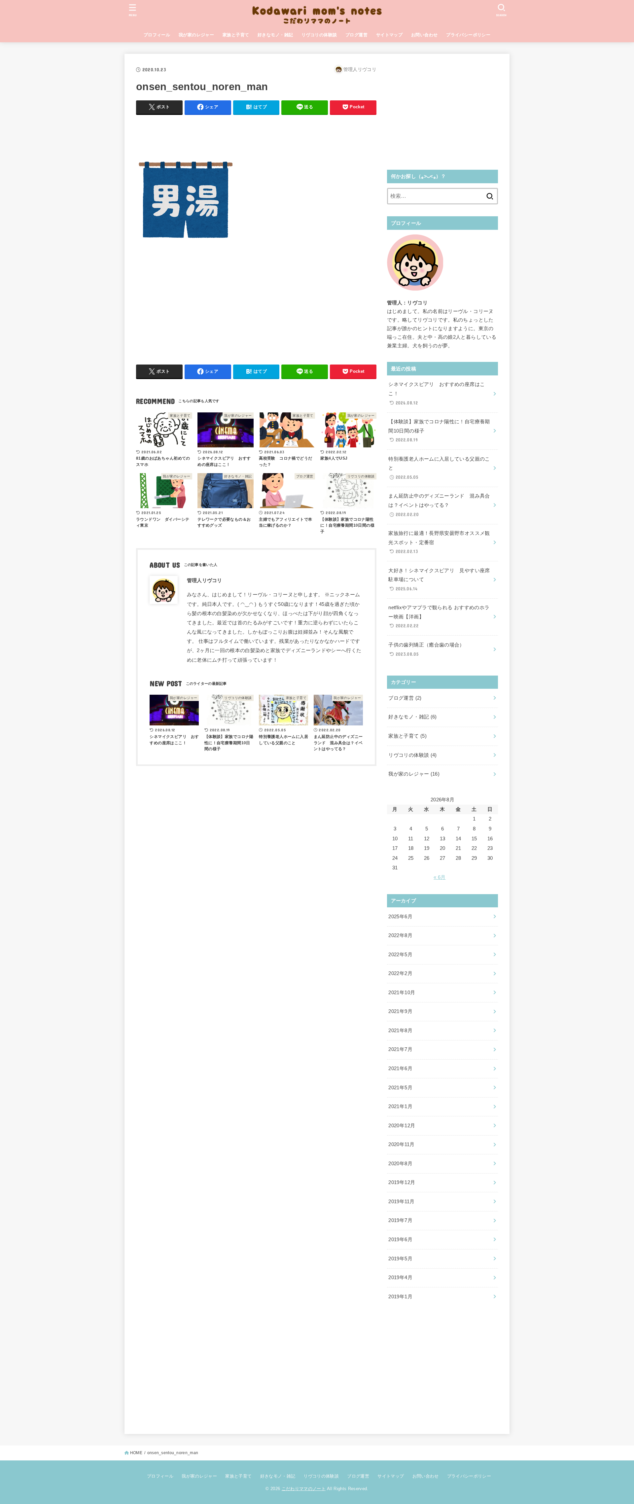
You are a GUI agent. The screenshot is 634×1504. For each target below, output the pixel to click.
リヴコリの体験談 (319, 34)
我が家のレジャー (196, 34)
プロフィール (157, 34)
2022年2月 (400, 973)
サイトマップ (389, 34)
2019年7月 (400, 1220)
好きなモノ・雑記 (275, 34)
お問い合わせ (424, 34)
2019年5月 (400, 1258)
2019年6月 (400, 1239)
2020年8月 (400, 1163)
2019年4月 (400, 1277)
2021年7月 (400, 1049)
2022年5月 (400, 954)
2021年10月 (401, 992)
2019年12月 (401, 1182)
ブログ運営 (356, 34)
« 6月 (439, 877)
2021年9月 (400, 1011)
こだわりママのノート (304, 1488)
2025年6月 (400, 916)
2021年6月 (400, 1068)
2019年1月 (400, 1296)
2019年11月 (401, 1201)
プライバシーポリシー (468, 34)
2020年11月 (401, 1144)
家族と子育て (236, 34)
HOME (136, 1453)
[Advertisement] (256, 135)
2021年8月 (400, 1030)
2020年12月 (401, 1125)
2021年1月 (400, 1106)
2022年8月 (400, 935)
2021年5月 (400, 1087)
